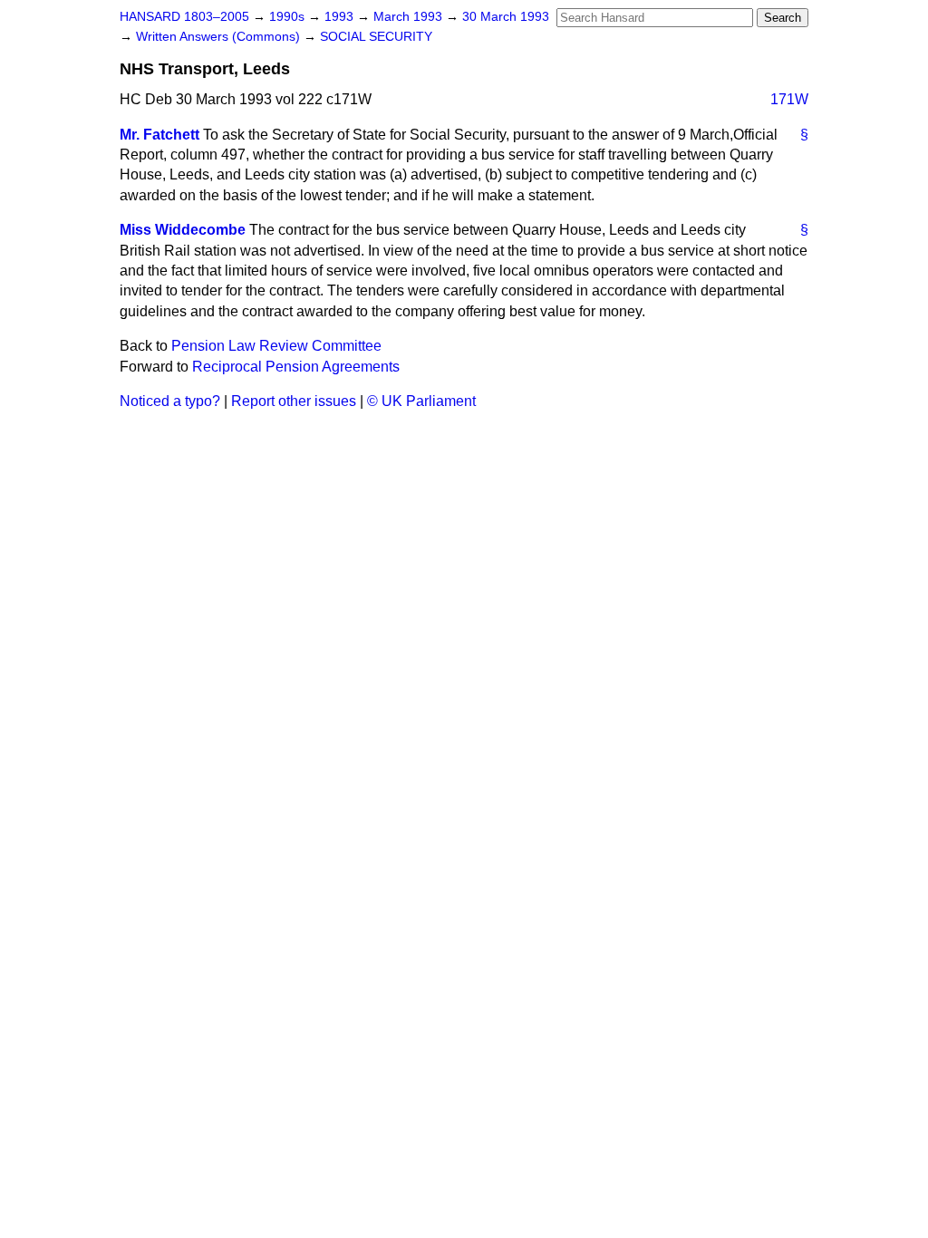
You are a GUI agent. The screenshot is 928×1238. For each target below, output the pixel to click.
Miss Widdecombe (183, 229)
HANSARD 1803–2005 (184, 17)
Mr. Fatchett (159, 134)
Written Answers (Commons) (220, 37)
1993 (340, 17)
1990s (288, 17)
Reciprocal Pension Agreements (296, 366)
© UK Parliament (421, 401)
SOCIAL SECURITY (376, 37)
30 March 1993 (505, 17)
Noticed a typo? (170, 401)
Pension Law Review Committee (276, 345)
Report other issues (293, 401)
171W (789, 99)
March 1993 (409, 17)
